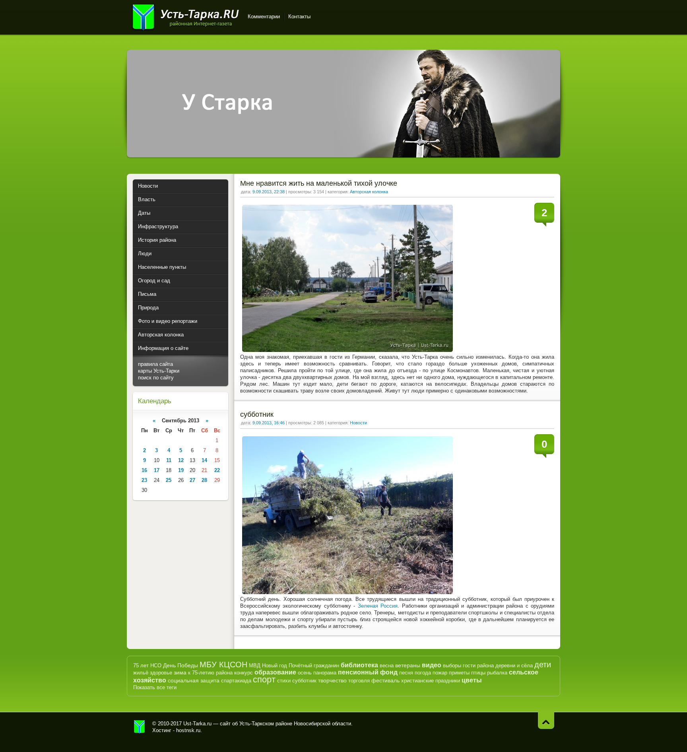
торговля (359, 681)
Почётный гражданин (314, 665)
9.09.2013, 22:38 (268, 191)
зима (180, 672)
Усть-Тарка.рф (139, 727)
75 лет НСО (147, 665)
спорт (264, 679)
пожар (440, 673)
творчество (332, 680)
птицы (478, 673)
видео (431, 665)
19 (181, 470)
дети (542, 664)
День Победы (180, 665)
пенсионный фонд (368, 672)
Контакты (299, 16)
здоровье (161, 673)
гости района (478, 665)
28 (204, 480)
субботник (257, 414)
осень (305, 673)
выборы (452, 665)
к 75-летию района (210, 673)
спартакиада (236, 681)
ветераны (407, 665)
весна (387, 665)
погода (423, 673)
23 (144, 480)
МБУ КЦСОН (223, 664)
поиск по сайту (156, 378)
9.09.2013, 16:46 (268, 422)
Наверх (546, 720)
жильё (140, 673)
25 (168, 480)
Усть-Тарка (185, 16)
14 (204, 460)
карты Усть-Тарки (158, 371)
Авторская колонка (369, 191)
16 (144, 470)
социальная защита (193, 680)
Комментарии (264, 16)
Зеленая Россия (378, 606)
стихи (284, 681)
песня (406, 673)
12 (181, 460)
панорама (324, 673)
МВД (254, 665)
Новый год (274, 665)
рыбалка (497, 673)
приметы (459, 673)
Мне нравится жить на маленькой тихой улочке (318, 183)
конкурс (243, 673)
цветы (472, 680)
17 (156, 470)
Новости (358, 422)
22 (217, 470)
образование (275, 672)
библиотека (359, 665)
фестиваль (385, 680)
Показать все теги (155, 687)
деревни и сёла (514, 665)
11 (168, 460)
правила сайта (155, 364)
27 (192, 480)
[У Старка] (343, 156)
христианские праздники (430, 681)
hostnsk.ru (188, 730)
